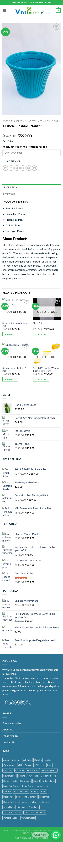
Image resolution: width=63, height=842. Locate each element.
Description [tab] (9, 187)
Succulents (34, 807)
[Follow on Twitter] (17, 702)
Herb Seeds (25, 781)
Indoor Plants (49, 781)
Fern (49, 765)
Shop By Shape (33, 121)
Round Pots (52, 121)
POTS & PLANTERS (12, 121)
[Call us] (28, 702)
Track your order (11, 723)
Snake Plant (44, 802)
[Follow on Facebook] (5, 702)
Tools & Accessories (12, 812)
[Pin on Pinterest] (28, 168)
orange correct (42, 786)
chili (20, 765)
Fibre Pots (19, 770)
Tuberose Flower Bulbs (34, 812)
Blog (7, 830)
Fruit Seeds (33, 775)
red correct (44, 796)
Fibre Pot (37, 323)
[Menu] (4, 10)
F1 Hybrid (40, 765)
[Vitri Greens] (29, 10)
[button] (56, 835)
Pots (18, 796)
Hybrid (36, 781)
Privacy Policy (10, 735)
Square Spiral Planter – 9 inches (14, 369)
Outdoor (7, 791)
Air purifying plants (11, 760)
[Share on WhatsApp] (5, 168)
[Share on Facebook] (11, 168)
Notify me (13, 161)
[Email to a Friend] (23, 168)
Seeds (24, 802)
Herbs (14, 781)
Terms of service (20, 830)
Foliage (21, 775)
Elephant (29, 765)
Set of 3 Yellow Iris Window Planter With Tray (46, 369)
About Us (7, 729)
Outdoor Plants (21, 791)
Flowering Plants (49, 770)
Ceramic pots (9, 765)
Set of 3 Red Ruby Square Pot (14, 324)
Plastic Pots (8, 796)
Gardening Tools (48, 775)
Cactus (48, 760)
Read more (10, 334)
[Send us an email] (23, 702)
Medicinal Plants (10, 786)
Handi (6, 781)
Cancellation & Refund (45, 830)
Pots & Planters (30, 796)
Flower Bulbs (33, 770)
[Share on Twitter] (17, 168)
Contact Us (8, 741)
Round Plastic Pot (11, 802)
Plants (43, 791)
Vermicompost (28, 817)
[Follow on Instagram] (11, 702)
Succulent (22, 807)
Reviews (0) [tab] (8, 194)
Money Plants (27, 786)
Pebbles (34, 791)
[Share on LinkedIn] (34, 168)
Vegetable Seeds (10, 817)
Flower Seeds (9, 775)
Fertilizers (7, 770)
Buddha (38, 760)
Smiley (33, 802)
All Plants (27, 760)
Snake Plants (9, 807)
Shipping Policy (32, 833)
